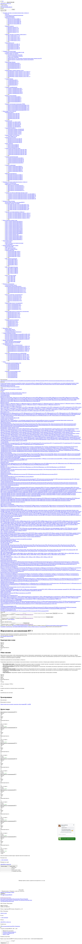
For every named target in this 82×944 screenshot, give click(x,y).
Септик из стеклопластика (10, 183)
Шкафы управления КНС (8, 340)
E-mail (13, 868)
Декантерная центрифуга (10, 128)
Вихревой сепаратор (9, 26)
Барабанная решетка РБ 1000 (13, 113)
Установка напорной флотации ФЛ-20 (15, 162)
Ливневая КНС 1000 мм (13, 259)
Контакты (2, 390)
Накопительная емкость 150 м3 (14, 317)
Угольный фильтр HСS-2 (13, 84)
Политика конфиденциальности (9, 932)
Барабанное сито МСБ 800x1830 (14, 126)
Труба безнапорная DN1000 (13, 364)
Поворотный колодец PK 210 (14, 48)
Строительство (3, 386)
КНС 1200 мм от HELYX (13, 270)
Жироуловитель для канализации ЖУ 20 (16, 190)
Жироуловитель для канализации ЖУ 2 (16, 189)
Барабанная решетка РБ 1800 (13, 118)
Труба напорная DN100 (12, 372)
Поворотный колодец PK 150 (14, 45)
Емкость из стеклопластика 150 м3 (15, 300)
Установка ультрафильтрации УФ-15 (15, 89)
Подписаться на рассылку (5, 897)
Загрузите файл (49, 613)
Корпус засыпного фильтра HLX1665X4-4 (14, 221)
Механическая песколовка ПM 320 (15, 140)
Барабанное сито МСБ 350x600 (14, 122)
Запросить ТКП (10, 636)
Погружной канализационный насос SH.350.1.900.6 (18, 358)
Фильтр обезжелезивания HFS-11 (14, 99)
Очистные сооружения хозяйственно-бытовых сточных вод (15, 181)
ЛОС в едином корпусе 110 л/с (14, 39)
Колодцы (7, 14)
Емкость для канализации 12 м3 (14, 306)
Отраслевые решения (15, 386)
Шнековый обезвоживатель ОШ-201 (15, 175)
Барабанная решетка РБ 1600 (13, 117)
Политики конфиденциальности (26, 614)
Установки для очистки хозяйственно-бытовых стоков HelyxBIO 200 (22, 198)
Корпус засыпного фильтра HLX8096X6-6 (14, 233)
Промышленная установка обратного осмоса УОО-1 (18, 75)
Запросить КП (3, 10)
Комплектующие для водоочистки (12, 135)
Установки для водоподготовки (9, 51)
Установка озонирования (10, 165)
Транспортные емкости (7, 240)
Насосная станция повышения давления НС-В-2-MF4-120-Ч (17, 337)
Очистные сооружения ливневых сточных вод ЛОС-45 (19, 216)
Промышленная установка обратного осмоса (14, 70)
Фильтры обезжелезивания (10, 95)
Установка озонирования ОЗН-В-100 (15, 167)
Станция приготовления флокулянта (12, 148)
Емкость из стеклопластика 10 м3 (14, 295)
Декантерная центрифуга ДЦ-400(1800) (16, 130)
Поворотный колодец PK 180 (14, 47)
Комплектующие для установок (11, 53)
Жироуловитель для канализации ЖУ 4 (8, 805)
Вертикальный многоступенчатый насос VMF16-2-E (18, 349)
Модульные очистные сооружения (12, 203)
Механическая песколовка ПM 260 (15, 138)
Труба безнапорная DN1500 (13, 367)
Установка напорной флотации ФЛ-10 (15, 158)
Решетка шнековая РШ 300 (13, 144)
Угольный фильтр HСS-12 (13, 83)
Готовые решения (9, 898)
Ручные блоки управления (13, 57)
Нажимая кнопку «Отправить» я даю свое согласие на (12, 892)
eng (2, 1)
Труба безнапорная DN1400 (13, 366)
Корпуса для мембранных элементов (15, 56)
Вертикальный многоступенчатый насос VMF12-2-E (18, 347)
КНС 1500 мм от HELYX (13, 273)
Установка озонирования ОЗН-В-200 (15, 171)
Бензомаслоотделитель (10, 17)
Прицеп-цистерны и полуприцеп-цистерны (14, 243)
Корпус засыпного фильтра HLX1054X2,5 (14, 238)
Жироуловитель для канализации (12, 184)
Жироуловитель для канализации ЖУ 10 (16, 186)
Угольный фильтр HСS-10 (13, 81)
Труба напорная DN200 (12, 375)
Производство (11, 900)
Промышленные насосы (8, 343)
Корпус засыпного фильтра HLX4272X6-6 (14, 228)
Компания (26, 898)
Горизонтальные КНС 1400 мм (14, 255)
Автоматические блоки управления (15, 54)
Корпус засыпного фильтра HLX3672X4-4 (14, 227)
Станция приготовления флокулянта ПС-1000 (17, 149)
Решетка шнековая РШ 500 (13, 147)
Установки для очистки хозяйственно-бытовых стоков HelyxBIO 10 (21, 193)
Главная (2, 626)
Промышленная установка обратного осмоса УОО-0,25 (19, 71)
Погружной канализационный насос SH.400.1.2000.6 (19, 359)
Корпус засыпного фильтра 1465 (12, 234)
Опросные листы (28, 900)
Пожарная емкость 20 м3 (13, 325)
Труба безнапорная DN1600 (13, 369)
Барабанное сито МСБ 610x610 (14, 125)
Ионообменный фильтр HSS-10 (14, 64)
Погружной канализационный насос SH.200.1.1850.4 (19, 357)
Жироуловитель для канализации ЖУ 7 (8, 774)
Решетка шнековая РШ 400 (13, 146)
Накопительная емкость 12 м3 (14, 315)
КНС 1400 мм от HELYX (13, 271)
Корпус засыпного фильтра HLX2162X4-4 (14, 223)
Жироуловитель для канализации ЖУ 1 (16, 185)
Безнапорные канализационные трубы (13, 363)
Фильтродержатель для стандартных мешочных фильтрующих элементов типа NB (25, 58)
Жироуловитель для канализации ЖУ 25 (8, 712)
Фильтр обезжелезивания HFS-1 (14, 96)
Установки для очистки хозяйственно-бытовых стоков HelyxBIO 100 (22, 195)
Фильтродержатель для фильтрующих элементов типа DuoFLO (21, 59)
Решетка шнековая (9, 143)
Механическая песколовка (10, 137)
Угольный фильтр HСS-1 (13, 80)
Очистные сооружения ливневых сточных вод (14, 211)
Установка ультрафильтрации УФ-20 (15, 92)
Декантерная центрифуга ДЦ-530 (14, 134)
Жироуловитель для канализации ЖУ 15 (16, 187)
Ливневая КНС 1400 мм (13, 263)
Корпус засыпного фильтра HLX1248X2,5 (14, 237)
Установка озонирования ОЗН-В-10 (15, 166)
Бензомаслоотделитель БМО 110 (14, 22)
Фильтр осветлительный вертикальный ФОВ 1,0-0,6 (18, 105)
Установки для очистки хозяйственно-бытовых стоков (16, 192)
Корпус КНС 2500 (11, 280)
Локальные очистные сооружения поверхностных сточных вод (16, 12)
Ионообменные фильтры (10, 62)
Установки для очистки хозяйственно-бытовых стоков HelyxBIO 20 (21, 197)
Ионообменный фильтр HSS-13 (14, 68)
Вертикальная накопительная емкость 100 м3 (17, 288)
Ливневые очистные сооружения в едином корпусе (15, 34)
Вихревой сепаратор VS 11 (13, 29)
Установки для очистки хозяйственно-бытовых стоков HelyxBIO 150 (22, 196)
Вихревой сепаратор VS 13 (13, 32)
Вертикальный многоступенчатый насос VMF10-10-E (19, 346)
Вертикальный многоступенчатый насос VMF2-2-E (18, 351)
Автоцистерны (8, 241)
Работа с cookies (6, 934)
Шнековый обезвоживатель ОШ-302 (15, 179)
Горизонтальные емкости (10, 330)
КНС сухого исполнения (10, 247)
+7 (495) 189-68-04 (4, 5)
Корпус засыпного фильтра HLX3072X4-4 (14, 226)
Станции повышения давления (9, 333)
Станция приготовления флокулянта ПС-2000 (17, 152)
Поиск (13, 9)
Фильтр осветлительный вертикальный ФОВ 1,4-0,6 (18, 106)
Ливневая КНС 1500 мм (13, 264)
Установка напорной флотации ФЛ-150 (16, 161)
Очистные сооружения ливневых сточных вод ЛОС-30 (19, 215)
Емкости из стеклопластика (8, 283)
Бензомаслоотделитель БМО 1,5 (14, 18)
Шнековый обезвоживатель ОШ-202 (15, 177)
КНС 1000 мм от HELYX (13, 268)
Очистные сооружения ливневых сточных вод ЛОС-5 (19, 217)
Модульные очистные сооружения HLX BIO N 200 (18, 209)
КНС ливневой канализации (11, 258)
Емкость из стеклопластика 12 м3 (14, 298)
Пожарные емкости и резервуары (12, 319)
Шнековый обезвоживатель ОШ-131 (15, 174)
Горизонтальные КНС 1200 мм (14, 253)
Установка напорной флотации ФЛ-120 (16, 160)
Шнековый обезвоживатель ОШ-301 (15, 178)
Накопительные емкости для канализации (13, 303)
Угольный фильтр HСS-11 (13, 82)
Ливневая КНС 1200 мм (13, 262)
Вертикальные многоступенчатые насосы (13, 345)
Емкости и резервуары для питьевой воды (13, 294)
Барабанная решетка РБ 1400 (13, 116)
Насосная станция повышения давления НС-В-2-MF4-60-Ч (17, 339)
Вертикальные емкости (10, 329)
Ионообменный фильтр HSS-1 (14, 63)
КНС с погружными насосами (11, 267)
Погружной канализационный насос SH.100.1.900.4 (18, 354)
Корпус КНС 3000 (11, 281)
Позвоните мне (26, 623)
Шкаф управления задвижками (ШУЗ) (13, 341)
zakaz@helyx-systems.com (5, 3)
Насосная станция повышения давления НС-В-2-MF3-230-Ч (17, 335)
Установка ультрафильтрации (11, 87)
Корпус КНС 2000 (11, 279)
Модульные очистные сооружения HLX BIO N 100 (18, 204)
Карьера (6, 900)
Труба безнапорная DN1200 (13, 365)
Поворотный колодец (9, 42)
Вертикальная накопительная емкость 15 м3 (17, 291)
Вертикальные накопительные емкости (13, 286)
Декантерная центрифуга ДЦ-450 (14, 131)
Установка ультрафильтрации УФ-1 (15, 88)
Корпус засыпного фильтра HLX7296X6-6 (14, 232)
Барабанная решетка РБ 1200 (13, 114)
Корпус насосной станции (10, 275)
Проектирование (16, 898)
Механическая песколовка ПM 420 (15, 142)
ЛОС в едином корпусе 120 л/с (14, 40)
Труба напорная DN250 (12, 376)
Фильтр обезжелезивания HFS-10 (14, 98)
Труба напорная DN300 (12, 377)
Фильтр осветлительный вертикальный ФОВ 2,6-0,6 (18, 110)
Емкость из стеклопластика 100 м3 (15, 297)
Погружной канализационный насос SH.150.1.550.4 (18, 355)
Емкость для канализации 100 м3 (14, 305)
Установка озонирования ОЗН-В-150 (15, 168)
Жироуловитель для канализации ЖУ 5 (8, 789)
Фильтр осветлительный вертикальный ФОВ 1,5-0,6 (18, 107)
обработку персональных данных (7, 892)
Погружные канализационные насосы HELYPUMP (15, 353)
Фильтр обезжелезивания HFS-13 (14, 101)
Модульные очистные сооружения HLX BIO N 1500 (18, 208)
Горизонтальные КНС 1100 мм (14, 252)
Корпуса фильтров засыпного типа (10, 220)
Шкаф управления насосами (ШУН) (12, 342)
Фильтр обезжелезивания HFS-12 (14, 100)
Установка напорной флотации (11, 156)
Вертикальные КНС (9, 246)
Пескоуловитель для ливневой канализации (14, 15)
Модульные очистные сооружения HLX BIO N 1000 (18, 205)
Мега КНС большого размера (11, 249)
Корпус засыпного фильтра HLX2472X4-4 (14, 225)
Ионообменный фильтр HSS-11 (14, 65)
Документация (3, 636)
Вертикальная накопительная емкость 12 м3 (17, 289)
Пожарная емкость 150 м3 (13, 324)
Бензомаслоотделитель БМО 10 (14, 20)
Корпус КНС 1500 (11, 277)
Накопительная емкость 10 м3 (14, 312)
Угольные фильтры (9, 78)
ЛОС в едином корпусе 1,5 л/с (14, 35)
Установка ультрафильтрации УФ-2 (15, 90)
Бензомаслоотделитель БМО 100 (14, 21)
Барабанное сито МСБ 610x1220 (14, 123)
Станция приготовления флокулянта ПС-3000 (17, 154)
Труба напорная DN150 (12, 373)
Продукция (2, 898)
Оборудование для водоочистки (9, 111)
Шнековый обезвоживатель (11, 173)
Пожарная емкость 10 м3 (13, 321)
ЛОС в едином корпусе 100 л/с (14, 38)
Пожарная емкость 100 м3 (13, 322)
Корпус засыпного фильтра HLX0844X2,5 (14, 239)
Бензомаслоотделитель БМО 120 (14, 23)
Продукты (6, 626)
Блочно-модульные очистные (9, 201)
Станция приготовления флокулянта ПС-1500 (17, 150)
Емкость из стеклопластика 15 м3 (14, 299)
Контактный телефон (16, 870)
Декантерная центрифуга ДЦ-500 (14, 132)
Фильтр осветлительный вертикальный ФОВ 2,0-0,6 (18, 108)
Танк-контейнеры (9, 244)
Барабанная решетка (9, 112)
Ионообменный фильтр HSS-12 (14, 66)
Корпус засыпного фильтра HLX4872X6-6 (14, 229)
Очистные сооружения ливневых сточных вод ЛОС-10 (19, 213)
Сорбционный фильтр (9, 16)
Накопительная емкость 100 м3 (14, 313)
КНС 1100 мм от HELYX (13, 269)
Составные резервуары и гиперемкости (13, 331)
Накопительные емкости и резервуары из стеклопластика (17, 311)
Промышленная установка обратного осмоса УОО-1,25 (19, 76)
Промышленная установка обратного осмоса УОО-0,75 (19, 74)
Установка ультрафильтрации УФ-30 (15, 93)
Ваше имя (14, 867)
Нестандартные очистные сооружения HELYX (14, 202)
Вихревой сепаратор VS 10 (13, 28)
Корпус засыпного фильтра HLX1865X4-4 (14, 222)
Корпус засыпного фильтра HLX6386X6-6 (14, 231)
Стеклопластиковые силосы (11, 285)
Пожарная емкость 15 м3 (13, 323)
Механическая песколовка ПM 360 (15, 141)
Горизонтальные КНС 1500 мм (14, 256)
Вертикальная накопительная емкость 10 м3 (17, 287)
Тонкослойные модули (12, 136)
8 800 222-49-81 (3, 913)
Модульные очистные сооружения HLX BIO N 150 (18, 207)
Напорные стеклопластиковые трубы (13, 371)
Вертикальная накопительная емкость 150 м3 (17, 292)
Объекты (9, 386)
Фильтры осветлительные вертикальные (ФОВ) (15, 104)
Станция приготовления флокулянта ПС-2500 (17, 153)
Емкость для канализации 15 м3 (14, 307)
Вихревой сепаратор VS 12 (13, 30)
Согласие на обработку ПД (8, 933)
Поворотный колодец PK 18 (13, 46)
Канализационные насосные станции (10, 245)
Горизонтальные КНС (9, 250)
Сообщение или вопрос (16, 871)
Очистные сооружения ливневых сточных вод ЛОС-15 (19, 214)
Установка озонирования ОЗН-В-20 (15, 169)
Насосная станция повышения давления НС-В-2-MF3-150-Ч (17, 334)
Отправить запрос (70, 613)
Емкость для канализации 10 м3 (14, 304)
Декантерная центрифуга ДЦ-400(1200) (16, 129)
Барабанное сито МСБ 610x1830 (14, 124)
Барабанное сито (8, 120)
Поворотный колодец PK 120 (14, 44)
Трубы (4, 361)
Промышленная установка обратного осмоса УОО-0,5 (19, 72)
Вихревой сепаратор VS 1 (13, 27)
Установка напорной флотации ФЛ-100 (16, 159)
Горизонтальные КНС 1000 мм (14, 251)
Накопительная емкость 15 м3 (14, 316)
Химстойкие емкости (7, 328)
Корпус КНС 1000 (11, 276)
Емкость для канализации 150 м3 (14, 309)
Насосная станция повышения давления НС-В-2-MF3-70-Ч (17, 336)
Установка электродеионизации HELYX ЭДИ (14, 52)
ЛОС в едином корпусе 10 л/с (14, 36)
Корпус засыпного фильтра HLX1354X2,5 (14, 235)
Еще (8, 24)
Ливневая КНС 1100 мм (12, 261)
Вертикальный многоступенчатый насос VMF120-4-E (19, 348)
